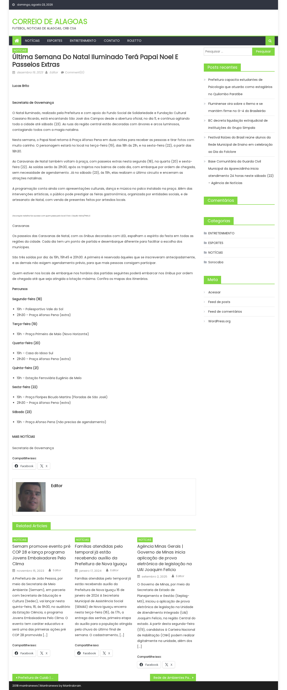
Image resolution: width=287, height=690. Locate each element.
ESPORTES (54, 40)
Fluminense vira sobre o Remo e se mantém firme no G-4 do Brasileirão (237, 107)
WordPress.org (219, 321)
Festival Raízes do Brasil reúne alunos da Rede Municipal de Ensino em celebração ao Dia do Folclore (240, 144)
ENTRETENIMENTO (83, 40)
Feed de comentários (225, 311)
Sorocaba (215, 262)
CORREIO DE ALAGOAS (49, 21)
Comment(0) (74, 72)
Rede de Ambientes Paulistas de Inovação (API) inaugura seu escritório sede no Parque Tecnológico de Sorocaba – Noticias (175, 677)
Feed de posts (219, 302)
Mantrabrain (72, 685)
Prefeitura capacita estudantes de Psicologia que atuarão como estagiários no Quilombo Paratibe (240, 86)
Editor (54, 72)
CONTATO (112, 40)
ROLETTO (134, 40)
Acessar (214, 292)
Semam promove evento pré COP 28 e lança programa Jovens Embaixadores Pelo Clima (41, 555)
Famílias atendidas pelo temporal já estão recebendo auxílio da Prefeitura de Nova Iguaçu (101, 555)
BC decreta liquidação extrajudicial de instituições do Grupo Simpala (238, 124)
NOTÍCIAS (32, 40)
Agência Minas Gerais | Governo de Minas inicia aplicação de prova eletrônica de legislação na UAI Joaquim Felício (164, 557)
